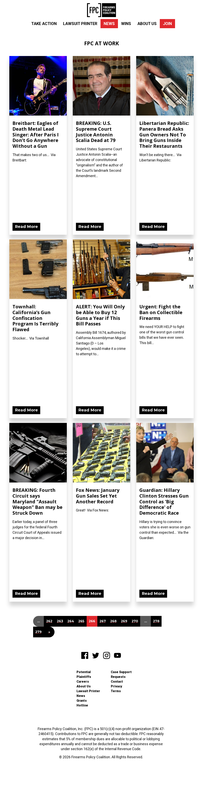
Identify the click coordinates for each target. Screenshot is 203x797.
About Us (147, 23)
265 (81, 621)
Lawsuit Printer (80, 23)
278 (156, 621)
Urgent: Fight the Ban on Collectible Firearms (160, 312)
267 (103, 621)
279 (38, 632)
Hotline (82, 705)
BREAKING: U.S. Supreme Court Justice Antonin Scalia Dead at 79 (96, 131)
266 (92, 621)
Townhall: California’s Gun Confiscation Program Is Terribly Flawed (35, 318)
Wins (126, 23)
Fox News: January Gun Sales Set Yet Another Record (98, 496)
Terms (116, 691)
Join (167, 23)
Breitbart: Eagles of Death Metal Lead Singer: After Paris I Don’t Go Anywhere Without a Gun (35, 134)
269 (124, 621)
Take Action (44, 23)
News (109, 23)
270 (135, 621)
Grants (82, 700)
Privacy (116, 686)
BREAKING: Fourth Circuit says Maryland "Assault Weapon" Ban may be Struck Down (37, 501)
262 (49, 621)
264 (70, 621)
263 (60, 621)
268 (113, 621)
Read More (26, 226)
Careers (83, 681)
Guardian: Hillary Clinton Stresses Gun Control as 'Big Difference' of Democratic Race (164, 501)
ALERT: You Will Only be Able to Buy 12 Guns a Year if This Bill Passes (100, 315)
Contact (117, 681)
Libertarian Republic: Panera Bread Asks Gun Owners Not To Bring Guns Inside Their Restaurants (164, 134)
